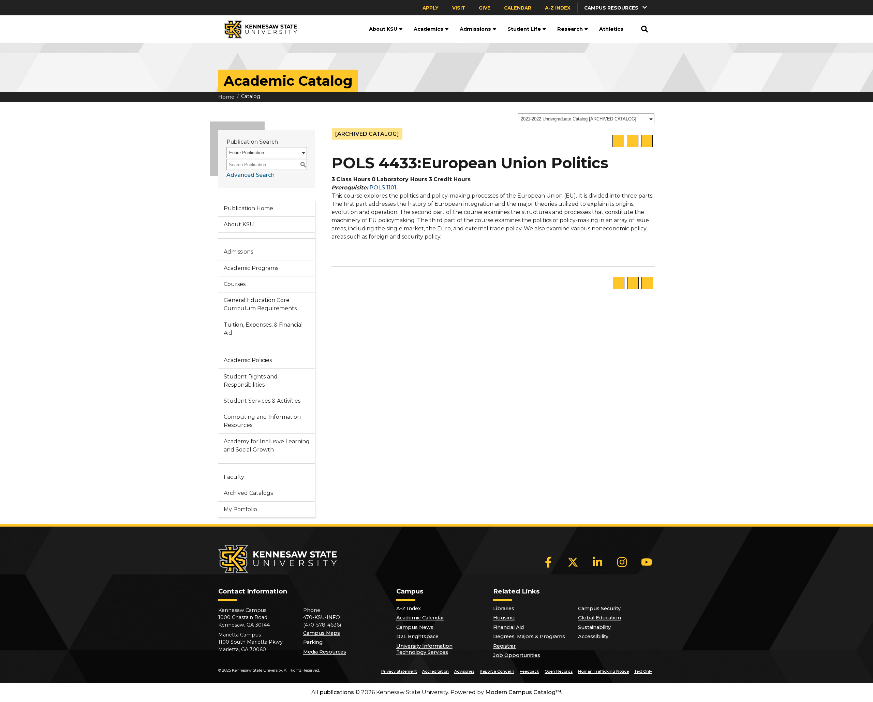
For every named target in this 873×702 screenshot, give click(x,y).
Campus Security (599, 608)
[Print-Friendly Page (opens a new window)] (632, 141)
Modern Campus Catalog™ (523, 692)
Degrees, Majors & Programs (529, 636)
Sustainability (594, 627)
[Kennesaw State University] (257, 29)
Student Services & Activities (262, 401)
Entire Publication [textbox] (246, 152)
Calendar (517, 8)
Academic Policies (248, 360)
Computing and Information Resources (262, 421)
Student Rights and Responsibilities (251, 380)
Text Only (643, 671)
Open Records (559, 671)
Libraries (503, 608)
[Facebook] (548, 562)
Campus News (414, 627)
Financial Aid (508, 627)
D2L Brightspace (417, 636)
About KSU (383, 29)
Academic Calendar (420, 618)
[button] (616, 7)
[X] (573, 562)
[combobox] (586, 118)
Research (570, 29)
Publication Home (248, 208)
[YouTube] (646, 562)
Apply (431, 8)
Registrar (504, 646)
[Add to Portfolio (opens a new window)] (618, 141)
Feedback (529, 671)
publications (337, 692)
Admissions (475, 29)
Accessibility (593, 636)
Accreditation (435, 671)
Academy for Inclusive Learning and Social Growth (267, 445)
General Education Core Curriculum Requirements (260, 304)
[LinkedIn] (597, 562)
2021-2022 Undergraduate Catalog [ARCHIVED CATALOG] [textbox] (578, 118)
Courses (235, 284)
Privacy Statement (399, 671)
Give (484, 8)
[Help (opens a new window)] (647, 141)
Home (226, 97)
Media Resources (324, 652)
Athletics (611, 29)
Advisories (464, 671)
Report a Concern (497, 671)
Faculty (234, 477)
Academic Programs (251, 268)
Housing (504, 618)
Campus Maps (321, 633)
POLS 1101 (382, 187)
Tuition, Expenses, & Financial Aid (263, 328)
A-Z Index (558, 8)
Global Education (599, 618)
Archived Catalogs (248, 493)
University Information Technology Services (424, 649)
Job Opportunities (516, 655)
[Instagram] (622, 562)
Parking (313, 642)
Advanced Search (250, 175)
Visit (458, 8)
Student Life (524, 29)
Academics (428, 29)
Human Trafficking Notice (603, 671)
